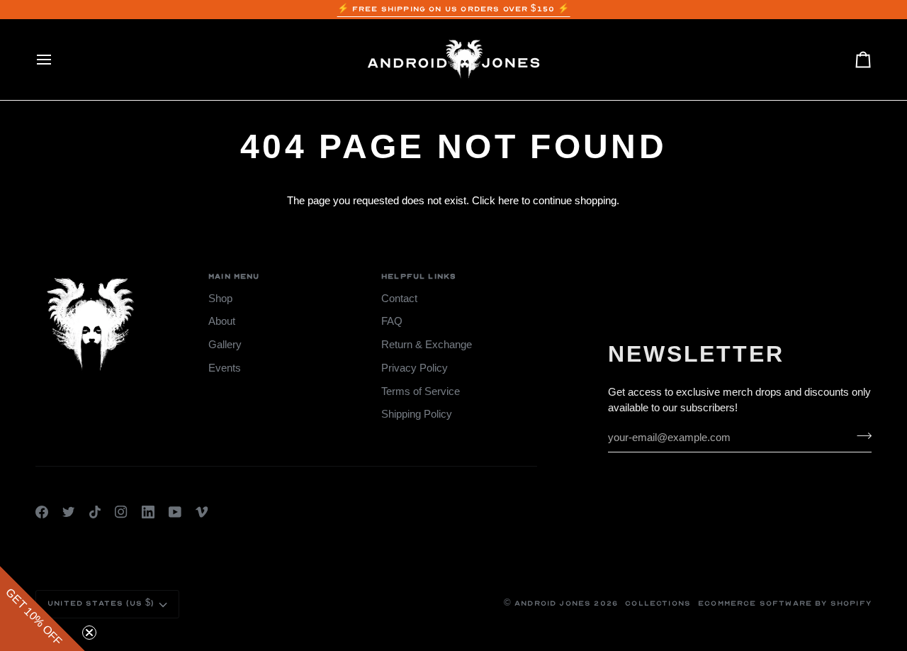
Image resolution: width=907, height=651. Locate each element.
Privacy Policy (414, 368)
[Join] (860, 435)
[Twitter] (68, 512)
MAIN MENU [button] (234, 276)
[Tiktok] (95, 512)
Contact (399, 298)
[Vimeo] (202, 512)
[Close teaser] (89, 632)
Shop (220, 298)
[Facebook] (41, 512)
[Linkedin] (148, 512)
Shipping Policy (416, 414)
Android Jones (552, 603)
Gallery (225, 344)
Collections (658, 603)
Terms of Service (420, 391)
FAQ (391, 321)
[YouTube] (175, 512)
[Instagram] (121, 512)
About (221, 321)
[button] (42, 608)
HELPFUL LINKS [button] (418, 276)
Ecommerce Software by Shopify (785, 603)
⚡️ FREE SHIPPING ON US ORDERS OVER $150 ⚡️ (453, 9)
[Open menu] (56, 59)
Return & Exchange (426, 344)
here (508, 200)
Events (224, 368)
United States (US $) (100, 603)
